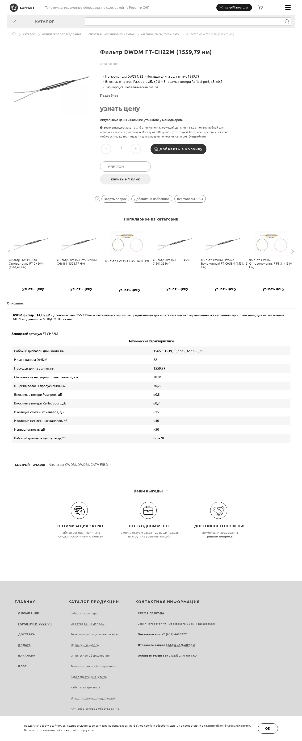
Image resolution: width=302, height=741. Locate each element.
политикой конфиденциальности (227, 725)
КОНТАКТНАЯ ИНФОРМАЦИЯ (167, 601)
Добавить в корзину (181, 149)
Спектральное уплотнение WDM (111, 34)
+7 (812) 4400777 (174, 634)
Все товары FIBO (190, 199)
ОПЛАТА (24, 644)
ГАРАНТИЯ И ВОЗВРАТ (35, 623)
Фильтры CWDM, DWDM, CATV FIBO (78, 464)
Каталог (29, 34)
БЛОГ (22, 666)
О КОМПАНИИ (28, 613)
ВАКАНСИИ (27, 655)
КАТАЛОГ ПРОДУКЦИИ (93, 601)
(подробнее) (197, 136)
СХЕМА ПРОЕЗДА (151, 613)
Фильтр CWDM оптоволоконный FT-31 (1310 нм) (270, 263)
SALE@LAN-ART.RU (180, 644)
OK (268, 728)
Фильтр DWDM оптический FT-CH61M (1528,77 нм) (79, 261)
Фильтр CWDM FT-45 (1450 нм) (127, 260)
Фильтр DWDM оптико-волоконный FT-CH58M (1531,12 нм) (224, 263)
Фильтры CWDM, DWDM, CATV (160, 34)
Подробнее (109, 95)
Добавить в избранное (152, 199)
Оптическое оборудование (62, 34)
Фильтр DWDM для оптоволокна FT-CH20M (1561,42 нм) (26, 263)
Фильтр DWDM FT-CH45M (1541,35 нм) (171, 261)
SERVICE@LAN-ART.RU (180, 655)
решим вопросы (220, 536)
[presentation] (10, 252)
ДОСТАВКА (26, 634)
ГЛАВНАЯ (25, 601)
